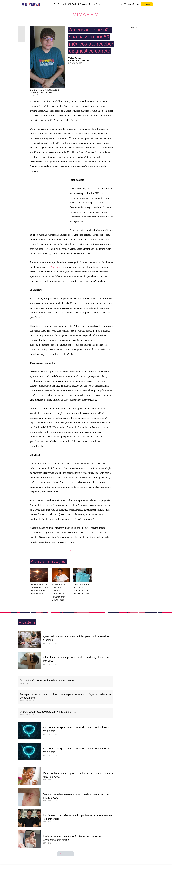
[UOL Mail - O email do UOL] (127, 4)
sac (121, 4)
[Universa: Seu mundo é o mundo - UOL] (31, 4)
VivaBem (86, 14)
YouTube (55, 267)
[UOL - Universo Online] (42, 4)
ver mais (64, 854)
